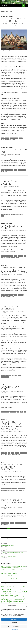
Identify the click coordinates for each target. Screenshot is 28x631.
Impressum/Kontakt (14, 629)
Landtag (21, 214)
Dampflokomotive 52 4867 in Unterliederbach (10, 567)
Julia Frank (21, 294)
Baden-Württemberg (6, 214)
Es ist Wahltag (10, 575)
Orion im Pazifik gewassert (12, 573)
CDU (2, 138)
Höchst (21, 595)
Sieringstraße (24, 598)
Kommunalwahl (22, 169)
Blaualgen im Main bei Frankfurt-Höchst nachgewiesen (12, 552)
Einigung (6, 138)
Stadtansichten (17, 599)
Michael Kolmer (22, 488)
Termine (23, 599)
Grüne (21, 138)
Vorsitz (11, 296)
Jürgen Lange (4, 5)
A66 (5, 586)
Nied (24, 596)
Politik (11, 16)
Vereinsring (15, 601)
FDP (5, 375)
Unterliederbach (7, 601)
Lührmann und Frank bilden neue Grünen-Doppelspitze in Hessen (14, 270)
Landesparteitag (5, 296)
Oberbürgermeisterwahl (20, 522)
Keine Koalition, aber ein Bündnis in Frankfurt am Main (13, 21)
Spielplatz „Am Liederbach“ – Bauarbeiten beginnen (13, 570)
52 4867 (2, 586)
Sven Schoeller (5, 524)
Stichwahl (22, 490)
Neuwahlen (15, 375)
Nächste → (17, 529)
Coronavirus (18, 586)
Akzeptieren (14, 619)
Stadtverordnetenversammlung (8, 257)
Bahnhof (7, 586)
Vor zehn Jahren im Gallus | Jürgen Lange (9, 578)
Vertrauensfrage (5, 376)
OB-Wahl (3, 490)
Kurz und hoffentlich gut (14, 150)
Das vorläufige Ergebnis (9, 182)
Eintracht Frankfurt (7, 589)
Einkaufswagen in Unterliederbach (8, 545)
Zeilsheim (15, 602)
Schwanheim (19, 598)
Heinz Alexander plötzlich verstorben (8, 556)
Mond (22, 596)
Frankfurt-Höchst (23, 589)
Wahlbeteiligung (16, 454)
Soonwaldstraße (6, 599)
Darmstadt (4, 488)
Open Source (9, 598)
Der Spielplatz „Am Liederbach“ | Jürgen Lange (10, 569)
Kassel (7, 522)
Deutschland (12, 411)
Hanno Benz (14, 488)
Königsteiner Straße (8, 596)
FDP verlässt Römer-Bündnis (12, 226)
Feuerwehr (18, 589)
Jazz (24, 595)
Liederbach (15, 596)
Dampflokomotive (4, 588)
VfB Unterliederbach (5, 602)
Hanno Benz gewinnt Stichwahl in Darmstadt (13, 467)
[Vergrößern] (25, 31)
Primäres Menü (26, 5)
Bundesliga (11, 586)
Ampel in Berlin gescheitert (9, 307)
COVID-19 (23, 586)
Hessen (2, 265)
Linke (3, 454)
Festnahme (15, 589)
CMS (15, 586)
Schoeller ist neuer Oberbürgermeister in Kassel (14, 502)
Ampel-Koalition (5, 411)
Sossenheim (12, 599)
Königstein (2, 596)
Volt (13, 139)
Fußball (24, 592)
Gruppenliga (7, 593)
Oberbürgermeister (11, 490)
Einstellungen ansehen (14, 626)
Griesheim (3, 593)
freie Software (19, 592)
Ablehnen (14, 622)
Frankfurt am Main (5, 16)
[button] (26, 606)
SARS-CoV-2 (14, 598)
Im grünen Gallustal (22, 578)
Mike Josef (19, 596)
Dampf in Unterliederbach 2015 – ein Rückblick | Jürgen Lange (13, 566)
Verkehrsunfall (20, 601)
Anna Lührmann (5, 294)
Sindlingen (2, 599)
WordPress (12, 602)
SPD (10, 139)
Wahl (3, 215)
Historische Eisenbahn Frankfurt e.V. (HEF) (10, 595)
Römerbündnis (4, 139)
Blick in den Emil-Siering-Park (7, 542)
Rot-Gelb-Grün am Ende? (11, 387)
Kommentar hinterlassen (21, 230)
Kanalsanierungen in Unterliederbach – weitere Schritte (12, 549)
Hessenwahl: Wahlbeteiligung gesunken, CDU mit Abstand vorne (11, 425)
